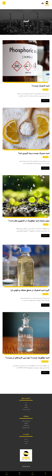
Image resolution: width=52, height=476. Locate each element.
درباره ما (26, 439)
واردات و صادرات (26, 409)
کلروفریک (26, 423)
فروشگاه (26, 407)
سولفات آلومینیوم (26, 427)
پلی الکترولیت (26, 425)
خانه (26, 403)
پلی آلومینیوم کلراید (26, 421)
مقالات (26, 405)
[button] (4, 2)
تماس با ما (26, 441)
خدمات (26, 443)
